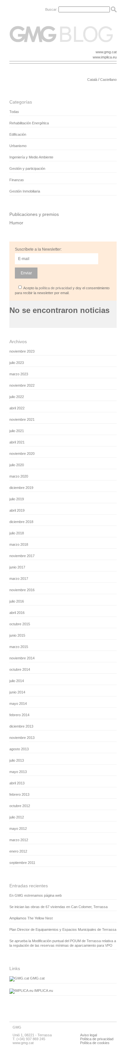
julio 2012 (16, 817)
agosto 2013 (19, 749)
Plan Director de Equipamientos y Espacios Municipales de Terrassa (62, 929)
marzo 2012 (18, 840)
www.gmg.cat (106, 52)
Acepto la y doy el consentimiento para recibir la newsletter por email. (62, 290)
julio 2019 (16, 499)
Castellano (108, 79)
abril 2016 (17, 613)
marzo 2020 (18, 476)
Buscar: (51, 9)
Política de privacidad (96, 1039)
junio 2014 (17, 692)
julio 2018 (16, 533)
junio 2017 (17, 567)
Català (92, 79)
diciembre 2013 (21, 726)
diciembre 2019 (21, 488)
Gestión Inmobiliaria (24, 191)
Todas (14, 112)
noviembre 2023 (22, 351)
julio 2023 (16, 363)
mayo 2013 (18, 772)
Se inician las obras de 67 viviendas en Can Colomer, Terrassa (58, 907)
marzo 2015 (18, 647)
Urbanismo (17, 146)
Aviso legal (88, 1035)
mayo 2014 (18, 703)
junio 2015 (17, 635)
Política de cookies (95, 1043)
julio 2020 (16, 465)
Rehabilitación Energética (29, 123)
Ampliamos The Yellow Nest (31, 918)
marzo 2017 (18, 578)
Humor (16, 222)
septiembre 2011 (22, 863)
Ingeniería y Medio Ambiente (31, 157)
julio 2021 (16, 431)
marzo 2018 (18, 544)
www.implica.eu (105, 57)
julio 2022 (16, 397)
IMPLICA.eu (43, 990)
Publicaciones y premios (34, 214)
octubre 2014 (19, 669)
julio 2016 (16, 601)
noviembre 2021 (22, 419)
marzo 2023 (18, 374)
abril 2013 (17, 783)
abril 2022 (17, 408)
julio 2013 (16, 760)
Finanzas (16, 180)
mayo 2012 (18, 828)
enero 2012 (18, 851)
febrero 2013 (19, 794)
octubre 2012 (19, 806)
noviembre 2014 (22, 658)
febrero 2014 (19, 715)
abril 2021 (17, 442)
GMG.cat (37, 978)
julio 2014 (16, 681)
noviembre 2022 (22, 385)
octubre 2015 (19, 624)
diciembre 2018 (21, 522)
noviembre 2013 (22, 738)
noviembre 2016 (22, 590)
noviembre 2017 (22, 556)
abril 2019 (17, 510)
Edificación (17, 134)
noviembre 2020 (22, 453)
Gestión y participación (27, 168)
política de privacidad (55, 288)
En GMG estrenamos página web (35, 895)
